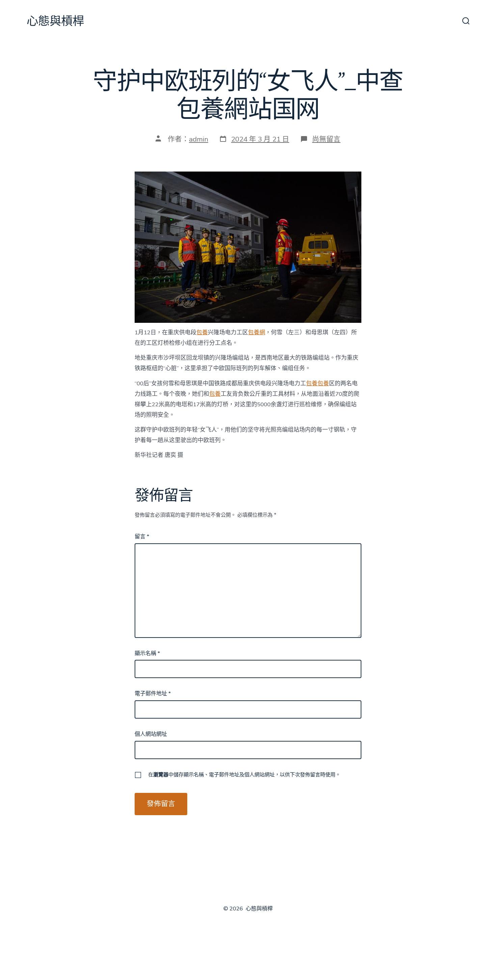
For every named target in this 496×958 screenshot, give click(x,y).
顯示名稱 (147, 653)
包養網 (256, 332)
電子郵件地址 (153, 693)
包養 (202, 332)
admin (198, 139)
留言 (142, 536)
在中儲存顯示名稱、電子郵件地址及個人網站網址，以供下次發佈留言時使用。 (244, 774)
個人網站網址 (151, 734)
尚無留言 (326, 139)
